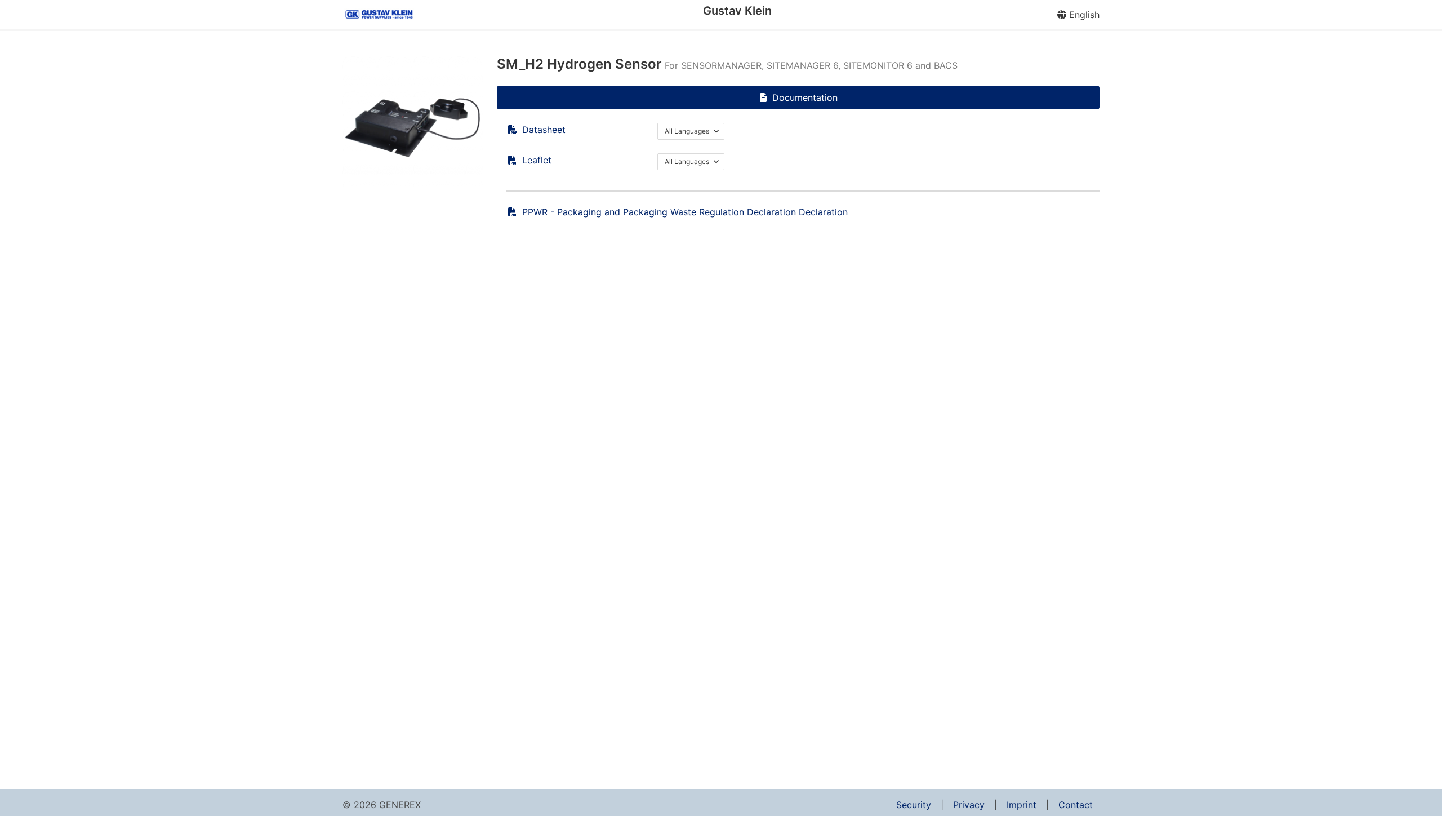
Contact (1075, 804)
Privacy (969, 804)
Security (913, 804)
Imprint (1021, 804)
